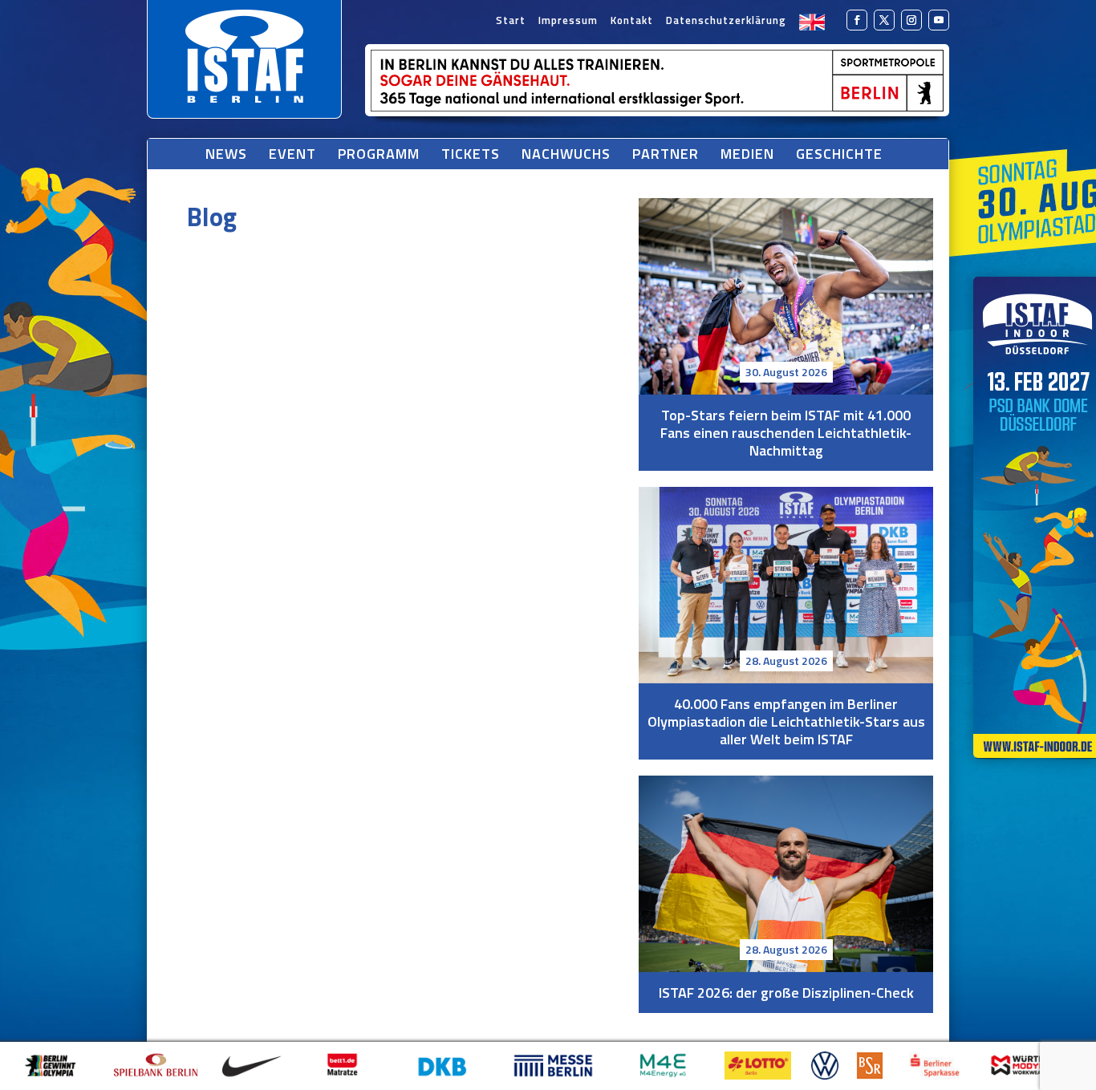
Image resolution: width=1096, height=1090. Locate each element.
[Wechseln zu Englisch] (812, 22)
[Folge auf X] (884, 20)
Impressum (568, 21)
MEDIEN (747, 153)
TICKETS (470, 153)
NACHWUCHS (566, 153)
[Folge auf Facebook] (856, 20)
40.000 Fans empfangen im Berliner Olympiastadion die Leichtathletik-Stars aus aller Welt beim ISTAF (786, 585)
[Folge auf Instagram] (911, 20)
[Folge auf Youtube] (938, 20)
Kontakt (632, 21)
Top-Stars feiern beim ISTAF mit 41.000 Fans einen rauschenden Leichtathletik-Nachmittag (786, 296)
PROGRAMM (379, 153)
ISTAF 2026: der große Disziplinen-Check (786, 874)
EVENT (292, 153)
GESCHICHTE (839, 153)
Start (511, 21)
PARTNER (665, 153)
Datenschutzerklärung (726, 21)
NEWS (226, 153)
